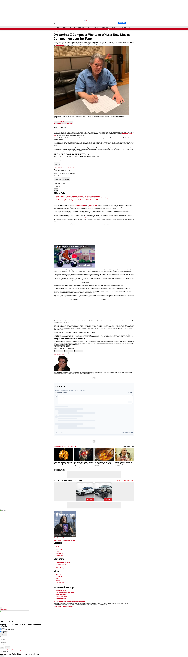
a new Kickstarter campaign (79, 217)
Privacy (72, 167)
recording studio (92, 205)
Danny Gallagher (59, 45)
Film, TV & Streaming (59, 32)
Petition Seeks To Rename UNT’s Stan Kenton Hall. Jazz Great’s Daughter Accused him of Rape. (82, 198)
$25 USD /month (68, 351)
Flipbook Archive (60, 582)
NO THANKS (66, 179)
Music (88, 27)
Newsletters (123, 27)
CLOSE (56, 191)
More (130, 27)
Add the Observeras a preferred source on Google (63, 122)
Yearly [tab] (67, 346)
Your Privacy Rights (79, 601)
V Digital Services (61, 598)
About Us (58, 574)
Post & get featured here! (125, 480)
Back (2, 647)
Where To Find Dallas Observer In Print (64, 540)
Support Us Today (59, 354)
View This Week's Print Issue (61, 538)
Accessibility (69, 601)
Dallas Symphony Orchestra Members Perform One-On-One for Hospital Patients (78, 196)
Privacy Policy (60, 568)
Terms (67, 167)
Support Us (122, 22)
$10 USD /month (58, 351)
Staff (57, 578)
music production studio (79, 205)
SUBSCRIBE (58, 179)
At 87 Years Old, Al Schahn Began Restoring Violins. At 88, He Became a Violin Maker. (79, 200)
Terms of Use (60, 566)
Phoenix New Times (61, 596)
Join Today (3, 633)
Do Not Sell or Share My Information (64, 606)
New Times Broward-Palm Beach (65, 592)
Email (55, 161)
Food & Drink (72, 27)
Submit (7, 647)
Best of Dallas (105, 27)
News (58, 27)
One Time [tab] (56, 346)
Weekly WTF (114, 27)
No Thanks (3, 635)
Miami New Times (61, 594)
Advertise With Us (61, 564)
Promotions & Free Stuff (63, 562)
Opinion (64, 27)
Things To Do (96, 27)
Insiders (3, 628)
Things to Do (4, 626)
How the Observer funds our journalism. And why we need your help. (94, 29)
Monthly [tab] (63, 346)
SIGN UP (57, 165)
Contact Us (59, 576)
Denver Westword (61, 590)
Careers (58, 580)
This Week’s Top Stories (7, 629)
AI (73, 601)
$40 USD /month (78, 351)
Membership (59, 584)
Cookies (63, 601)
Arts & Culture (81, 27)
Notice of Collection (59, 167)
